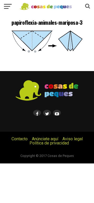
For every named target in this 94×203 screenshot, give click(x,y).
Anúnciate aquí (45, 138)
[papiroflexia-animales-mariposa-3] (47, 51)
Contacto (19, 138)
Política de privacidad (49, 143)
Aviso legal (72, 138)
